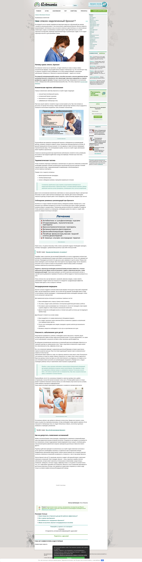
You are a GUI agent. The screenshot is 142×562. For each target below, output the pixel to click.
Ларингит (92, 31)
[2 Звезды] (60, 529)
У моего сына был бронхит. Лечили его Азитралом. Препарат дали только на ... (97, 67)
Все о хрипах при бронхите (47, 518)
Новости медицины (94, 37)
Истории (92, 27)
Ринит (91, 43)
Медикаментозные (94, 35)
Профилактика (93, 41)
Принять (69, 558)
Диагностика (93, 21)
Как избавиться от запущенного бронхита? (51, 520)
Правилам (100, 164)
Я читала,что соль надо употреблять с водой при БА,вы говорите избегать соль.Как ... (97, 58)
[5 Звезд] (63, 529)
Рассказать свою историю (95, 93)
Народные (92, 36)
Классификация (93, 29)
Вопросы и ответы (94, 20)
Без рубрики (93, 17)
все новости (98, 153)
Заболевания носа (94, 25)
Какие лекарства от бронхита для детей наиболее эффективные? (58, 516)
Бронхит (48, 14)
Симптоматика (93, 44)
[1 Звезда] (59, 529)
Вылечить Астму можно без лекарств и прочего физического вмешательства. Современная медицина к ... (97, 82)
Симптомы (73, 11)
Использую (95, 111)
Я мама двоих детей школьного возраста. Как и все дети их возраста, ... (97, 62)
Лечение (92, 32)
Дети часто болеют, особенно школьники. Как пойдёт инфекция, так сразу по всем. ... (97, 72)
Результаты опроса (98, 119)
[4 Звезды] (62, 529)
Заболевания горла (94, 24)
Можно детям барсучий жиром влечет (97, 77)
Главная (38, 11)
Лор (65, 11)
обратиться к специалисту (49, 509)
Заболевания (56, 11)
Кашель (91, 28)
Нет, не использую (97, 113)
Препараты (84, 11)
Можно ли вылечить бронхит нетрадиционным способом (56, 522)
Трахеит (92, 48)
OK (102, 560)
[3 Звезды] (61, 529)
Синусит (92, 47)
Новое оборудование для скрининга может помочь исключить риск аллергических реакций (97, 133)
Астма (47, 11)
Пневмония (92, 39)
